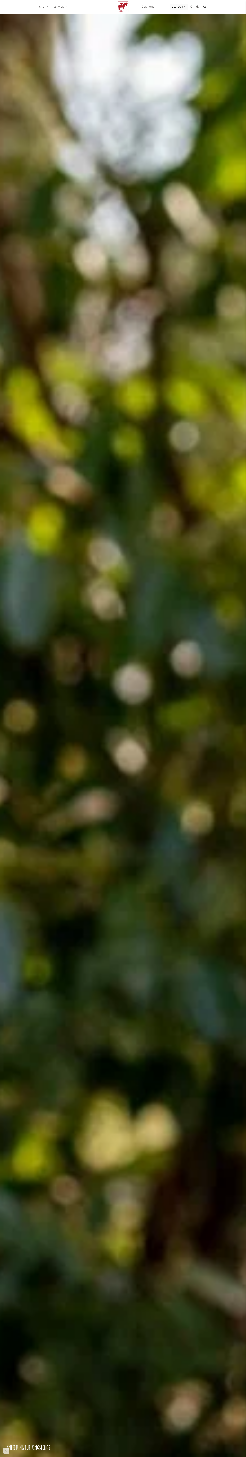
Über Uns (148, 6)
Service (59, 6)
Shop (42, 6)
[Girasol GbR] (123, 7)
